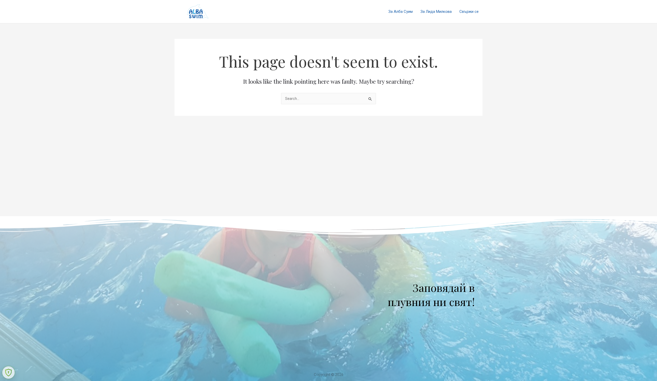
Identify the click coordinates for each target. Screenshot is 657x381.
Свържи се (469, 11)
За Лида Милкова (436, 11)
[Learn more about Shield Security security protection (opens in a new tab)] (8, 372)
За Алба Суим (400, 11)
